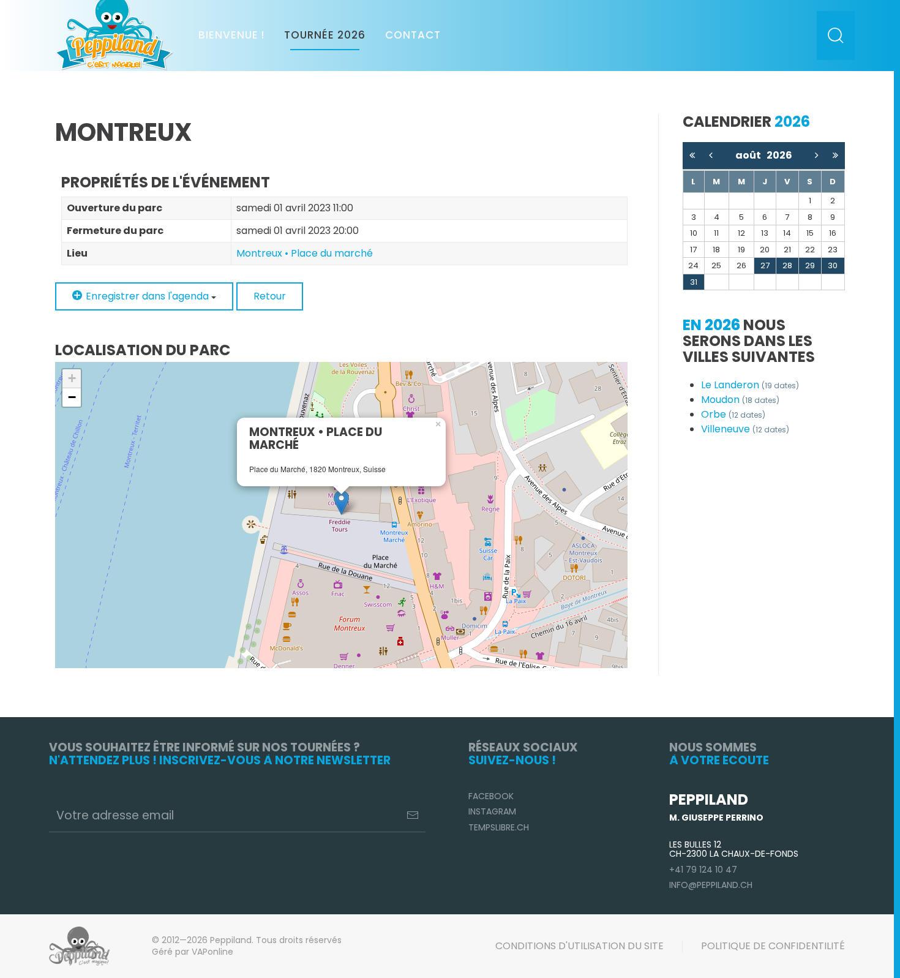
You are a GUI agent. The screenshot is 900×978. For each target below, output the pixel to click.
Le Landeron (750, 385)
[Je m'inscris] (413, 815)
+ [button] (72, 378)
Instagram (492, 811)
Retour (269, 296)
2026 (779, 155)
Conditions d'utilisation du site (579, 946)
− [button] (72, 397)
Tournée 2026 (325, 35)
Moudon (740, 400)
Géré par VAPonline (192, 952)
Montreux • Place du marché (304, 253)
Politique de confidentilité (773, 946)
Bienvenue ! (231, 35)
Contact (413, 35)
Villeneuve (745, 429)
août (751, 155)
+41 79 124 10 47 (703, 869)
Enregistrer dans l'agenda (147, 296)
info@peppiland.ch (710, 885)
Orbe (733, 414)
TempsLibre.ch (498, 827)
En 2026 (711, 325)
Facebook (491, 796)
